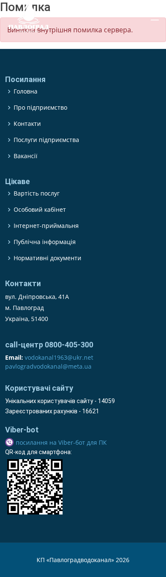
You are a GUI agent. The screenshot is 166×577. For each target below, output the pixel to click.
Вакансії (25, 156)
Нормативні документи (47, 258)
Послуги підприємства (46, 140)
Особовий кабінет (40, 210)
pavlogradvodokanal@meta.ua (48, 366)
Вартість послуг (37, 193)
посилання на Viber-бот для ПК (61, 442)
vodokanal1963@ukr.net (59, 357)
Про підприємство (40, 108)
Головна (25, 91)
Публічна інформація (45, 242)
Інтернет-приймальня (46, 226)
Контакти (27, 124)
